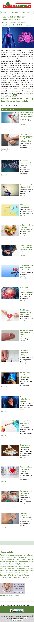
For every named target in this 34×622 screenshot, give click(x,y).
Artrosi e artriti (20, 557)
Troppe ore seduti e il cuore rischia (26, 186)
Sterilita (8, 577)
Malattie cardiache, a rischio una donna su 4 (26, 469)
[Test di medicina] (12, 593)
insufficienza (6, 101)
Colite (15, 561)
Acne (2, 555)
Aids (5, 555)
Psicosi (26, 575)
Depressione (22, 561)
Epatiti (15, 564)
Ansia (2, 557)
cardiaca (16, 101)
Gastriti (2, 566)
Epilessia (20, 564)
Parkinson (12, 575)
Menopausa (25, 570)
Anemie (16, 555)
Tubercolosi (16, 577)
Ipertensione (11, 568)
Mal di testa (4, 570)
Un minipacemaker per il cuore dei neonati (26, 332)
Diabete (30, 561)
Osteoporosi (4, 575)
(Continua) (23, 125)
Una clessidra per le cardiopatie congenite (26, 493)
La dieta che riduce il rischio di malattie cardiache (26, 227)
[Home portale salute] (17, 9)
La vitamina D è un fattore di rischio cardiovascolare (26, 267)
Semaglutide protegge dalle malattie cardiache (26, 290)
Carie (17, 559)
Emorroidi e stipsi (6, 564)
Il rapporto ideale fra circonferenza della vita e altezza (26, 247)
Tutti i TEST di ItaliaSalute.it (9, 595)
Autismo (3, 559)
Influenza (27, 566)
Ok (25, 618)
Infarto (21, 566)
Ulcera (28, 577)
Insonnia (3, 568)
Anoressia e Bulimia (26, 555)
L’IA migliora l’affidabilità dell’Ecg (24, 352)
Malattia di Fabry (14, 570)
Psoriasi (3, 577)
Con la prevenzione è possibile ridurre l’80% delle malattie (26, 114)
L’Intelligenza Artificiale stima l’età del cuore (25, 312)
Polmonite (20, 575)
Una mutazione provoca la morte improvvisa (26, 163)
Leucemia (19, 568)
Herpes (8, 566)
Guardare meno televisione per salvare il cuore (25, 375)
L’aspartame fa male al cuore (25, 446)
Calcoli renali (10, 559)
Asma (27, 557)
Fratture (27, 564)
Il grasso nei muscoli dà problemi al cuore (26, 515)
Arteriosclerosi (9, 557)
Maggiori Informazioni (17, 620)
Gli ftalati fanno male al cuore (25, 206)
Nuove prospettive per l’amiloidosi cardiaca (26, 399)
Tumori (22, 577)
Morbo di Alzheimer (20, 573)
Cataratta (23, 559)
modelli (24, 101)
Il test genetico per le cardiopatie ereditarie (26, 423)
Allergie (10, 555)
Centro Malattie (6, 552)
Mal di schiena (28, 568)
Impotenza (14, 566)
